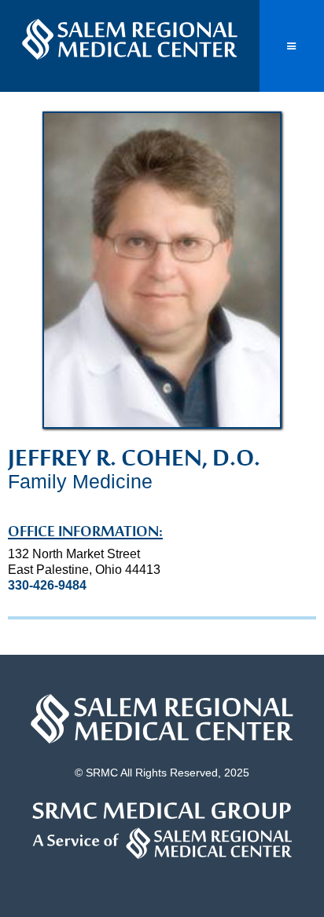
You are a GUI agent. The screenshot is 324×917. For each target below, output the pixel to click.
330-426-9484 (47, 585)
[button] (292, 46)
